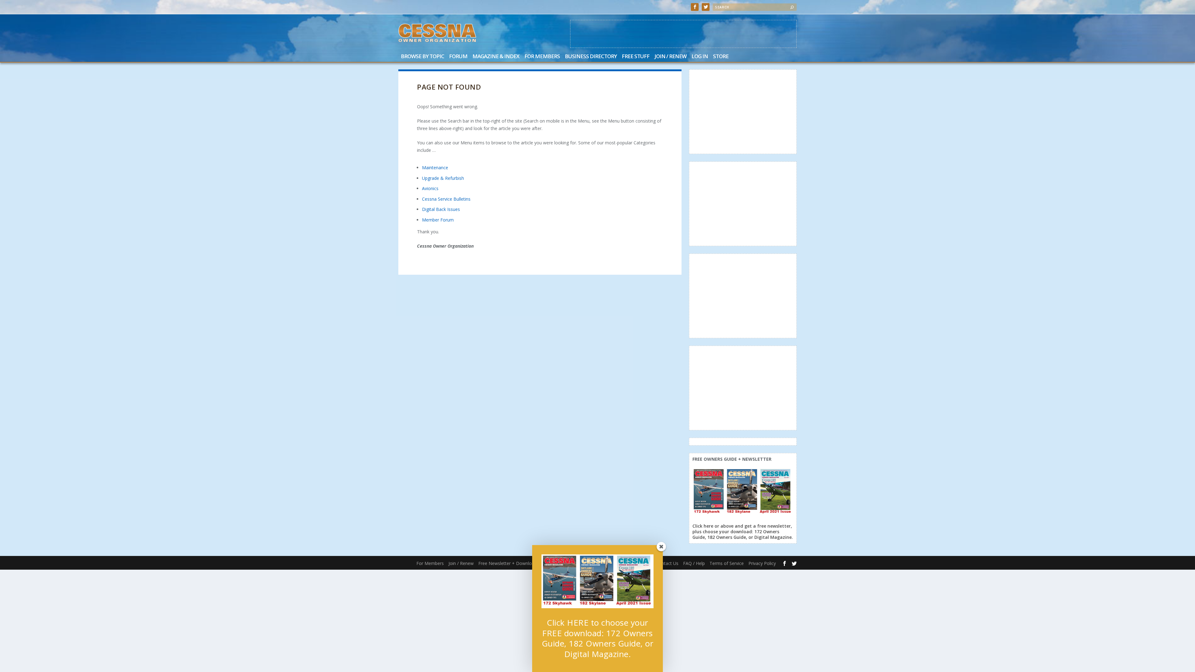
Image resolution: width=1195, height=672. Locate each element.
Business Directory (591, 57)
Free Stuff (635, 57)
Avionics (430, 188)
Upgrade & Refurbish (443, 178)
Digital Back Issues (441, 209)
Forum (458, 57)
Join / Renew (670, 57)
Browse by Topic (422, 57)
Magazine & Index (495, 57)
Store (721, 57)
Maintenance (435, 167)
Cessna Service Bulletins (446, 199)
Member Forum (438, 220)
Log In (699, 57)
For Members (542, 57)
